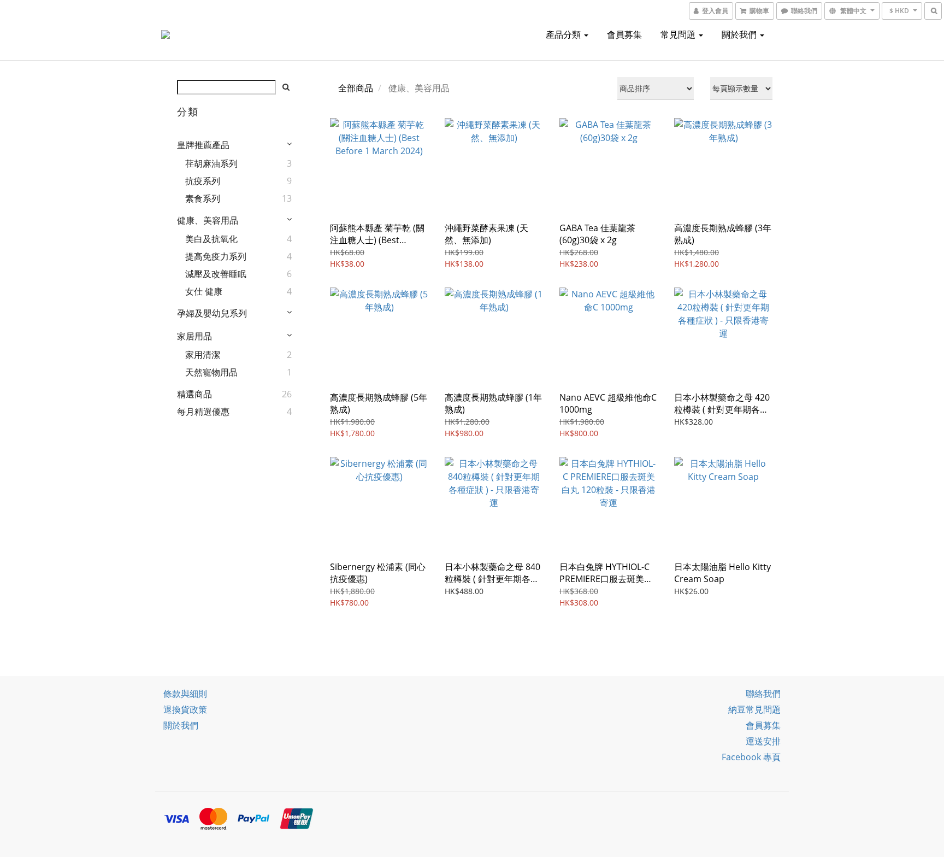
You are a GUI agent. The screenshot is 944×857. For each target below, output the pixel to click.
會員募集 (624, 34)
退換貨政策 (185, 709)
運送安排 (763, 741)
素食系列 (202, 198)
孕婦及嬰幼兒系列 (212, 313)
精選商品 (194, 394)
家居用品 (194, 336)
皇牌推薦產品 (203, 145)
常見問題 (679, 34)
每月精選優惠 (203, 412)
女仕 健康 (203, 291)
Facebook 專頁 (751, 757)
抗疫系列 (202, 181)
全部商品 (355, 88)
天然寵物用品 (211, 372)
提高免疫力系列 (215, 256)
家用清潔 (202, 355)
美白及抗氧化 (211, 239)
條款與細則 (185, 694)
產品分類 (564, 34)
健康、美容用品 (207, 220)
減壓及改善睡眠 (215, 274)
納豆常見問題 (754, 709)
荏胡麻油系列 (211, 163)
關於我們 (740, 34)
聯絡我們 (763, 694)
